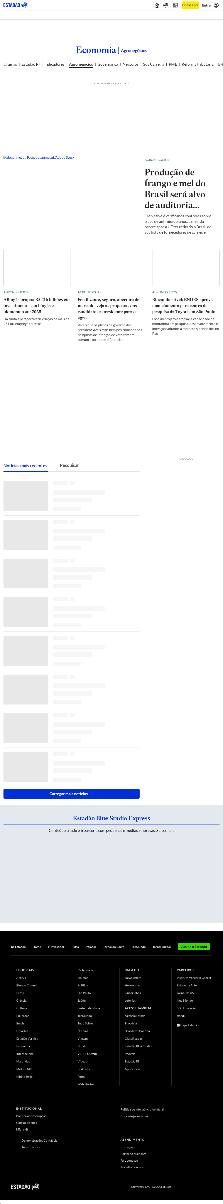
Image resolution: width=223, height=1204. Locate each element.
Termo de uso (31, 1147)
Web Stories (86, 1084)
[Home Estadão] (15, 5)
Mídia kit (22, 1129)
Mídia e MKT (25, 1069)
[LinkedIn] (210, 1187)
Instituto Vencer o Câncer (194, 977)
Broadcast (132, 1023)
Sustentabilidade (89, 1008)
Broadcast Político (137, 1031)
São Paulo (84, 993)
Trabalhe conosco (132, 1167)
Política (83, 985)
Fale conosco (129, 1160)
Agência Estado (135, 1015)
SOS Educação (186, 1008)
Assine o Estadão (194, 946)
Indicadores (54, 64)
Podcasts (84, 1069)
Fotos (81, 1076)
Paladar (91, 947)
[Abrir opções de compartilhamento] (209, 159)
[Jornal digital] (175, 5)
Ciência (21, 1000)
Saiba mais (165, 830)
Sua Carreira (153, 64)
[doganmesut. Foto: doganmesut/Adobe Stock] (70, 195)
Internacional (25, 1054)
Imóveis (130, 1054)
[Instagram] (200, 1187)
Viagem (83, 1038)
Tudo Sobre (85, 1023)
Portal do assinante (133, 1154)
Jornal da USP (186, 993)
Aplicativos (132, 1069)
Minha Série (24, 1076)
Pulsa (75, 947)
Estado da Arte (187, 985)
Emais (20, 1023)
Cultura (21, 1008)
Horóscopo (132, 985)
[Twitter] (189, 1187)
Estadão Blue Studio (138, 1046)
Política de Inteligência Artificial (142, 1109)
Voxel (81, 1046)
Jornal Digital (162, 947)
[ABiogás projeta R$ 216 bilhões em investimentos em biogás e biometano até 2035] (37, 268)
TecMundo (138, 947)
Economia (96, 49)
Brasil (20, 993)
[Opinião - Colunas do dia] (165, 5)
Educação (22, 1015)
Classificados (133, 1038)
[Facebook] (179, 1187)
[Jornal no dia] (194, 1053)
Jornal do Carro (113, 947)
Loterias (130, 1000)
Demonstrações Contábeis (39, 1140)
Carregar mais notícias (68, 793)
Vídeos (82, 1061)
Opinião (83, 977)
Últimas (10, 64)
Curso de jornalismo (134, 1116)
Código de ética (26, 1122)
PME (173, 64)
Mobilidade (85, 970)
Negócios (131, 64)
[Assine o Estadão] (190, 5)
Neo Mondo (185, 1000)
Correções (127, 1147)
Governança (108, 64)
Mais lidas (23, 1061)
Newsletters (133, 977)
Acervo (21, 977)
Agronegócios (81, 64)
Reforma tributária (198, 64)
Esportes (22, 1031)
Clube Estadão (16, 947)
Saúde (82, 1000)
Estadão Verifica (27, 1038)
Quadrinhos (133, 993)
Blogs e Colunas (27, 985)
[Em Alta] (157, 5)
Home (37, 947)
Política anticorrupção (31, 1116)
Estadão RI (31, 64)
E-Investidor (56, 947)
